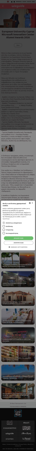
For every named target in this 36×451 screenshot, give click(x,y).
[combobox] (30, 203)
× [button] (32, 203)
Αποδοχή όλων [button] (18, 238)
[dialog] (18, 225)
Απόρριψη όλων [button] (18, 243)
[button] (18, 247)
